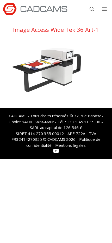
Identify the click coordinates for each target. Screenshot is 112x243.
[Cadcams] (35, 9)
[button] (92, 9)
